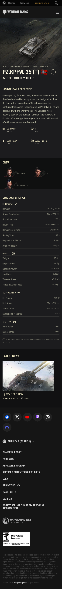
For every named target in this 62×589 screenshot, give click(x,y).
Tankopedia (15, 67)
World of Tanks (15, 12)
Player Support (12, 452)
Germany (27, 67)
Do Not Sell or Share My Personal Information (23, 507)
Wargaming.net (20, 583)
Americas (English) (19, 441)
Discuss (27, 398)
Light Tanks (38, 67)
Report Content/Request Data (21, 472)
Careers (8, 498)
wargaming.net (17, 520)
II (47, 67)
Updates (6, 398)
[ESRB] (16, 539)
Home (5, 67)
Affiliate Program (14, 465)
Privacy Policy (11, 485)
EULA (5, 479)
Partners (8, 459)
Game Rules (9, 492)
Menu (57, 12)
